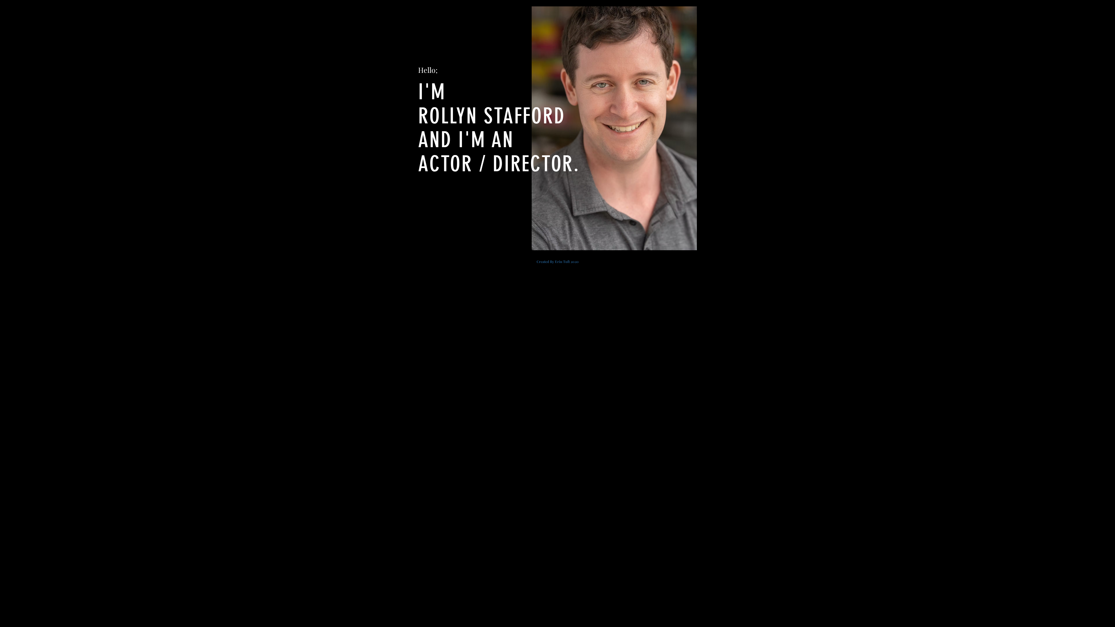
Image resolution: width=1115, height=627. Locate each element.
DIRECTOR (533, 164)
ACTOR (445, 164)
